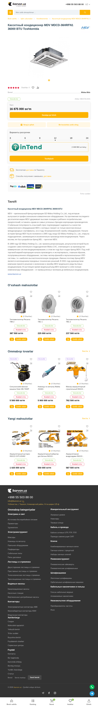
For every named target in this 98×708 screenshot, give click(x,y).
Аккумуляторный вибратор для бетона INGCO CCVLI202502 (48, 455)
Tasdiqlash (49, 159)
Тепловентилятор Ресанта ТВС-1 (48, 320)
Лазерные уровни (58, 515)
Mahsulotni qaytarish (16, 625)
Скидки (11, 621)
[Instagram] (55, 693)
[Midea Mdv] (85, 28)
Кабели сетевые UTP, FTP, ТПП (64, 533)
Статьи (11, 674)
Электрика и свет (16, 514)
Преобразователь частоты (62, 606)
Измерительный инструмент (65, 509)
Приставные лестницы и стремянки (22, 571)
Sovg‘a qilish (28, 125)
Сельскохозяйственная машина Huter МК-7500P (19, 388)
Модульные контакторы (17, 615)
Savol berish (34, 677)
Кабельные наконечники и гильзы (68, 587)
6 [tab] (25, 138)
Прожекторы (13, 523)
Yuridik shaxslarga (15, 670)
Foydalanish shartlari (16, 641)
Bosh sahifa (12, 19)
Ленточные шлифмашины (61, 578)
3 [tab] (10, 138)
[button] (49, 80)
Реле (53, 610)
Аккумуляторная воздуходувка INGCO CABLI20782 (74, 455)
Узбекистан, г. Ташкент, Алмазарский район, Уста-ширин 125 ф (33, 504)
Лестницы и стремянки (19, 562)
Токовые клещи (57, 523)
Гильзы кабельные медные (62, 592)
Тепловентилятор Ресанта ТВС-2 (76, 320)
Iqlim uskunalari (27, 19)
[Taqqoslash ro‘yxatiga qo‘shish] (37, 87)
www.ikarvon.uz (14, 274)
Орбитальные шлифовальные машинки (67, 582)
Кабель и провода (59, 527)
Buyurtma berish (14, 637)
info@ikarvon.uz (15, 501)
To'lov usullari (13, 633)
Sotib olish (21, 339)
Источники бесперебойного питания (22, 520)
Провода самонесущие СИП (62, 536)
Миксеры (11, 537)
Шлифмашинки (58, 573)
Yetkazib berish (14, 629)
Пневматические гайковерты (62, 564)
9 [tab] (39, 138)
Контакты (12, 654)
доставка (30, 170)
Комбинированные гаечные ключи (65, 546)
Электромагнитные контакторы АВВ (22, 607)
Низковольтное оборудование (65, 601)
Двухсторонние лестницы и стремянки (23, 567)
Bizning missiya (14, 666)
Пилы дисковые (14, 557)
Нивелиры (55, 519)
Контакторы (14, 601)
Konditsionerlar (42, 19)
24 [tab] (87, 138)
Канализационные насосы (18, 589)
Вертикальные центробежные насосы (23, 597)
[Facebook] (49, 693)
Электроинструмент (17, 532)
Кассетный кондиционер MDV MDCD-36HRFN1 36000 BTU (75, 19)
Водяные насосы (16, 584)
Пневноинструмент (60, 559)
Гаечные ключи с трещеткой (62, 550)
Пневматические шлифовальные (64, 568)
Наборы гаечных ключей (61, 554)
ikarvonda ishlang (14, 662)
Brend (10, 678)
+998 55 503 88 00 (75, 4)
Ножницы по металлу (16, 541)
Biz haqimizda (13, 658)
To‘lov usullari (85, 194)
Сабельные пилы (15, 553)
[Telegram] (43, 693)
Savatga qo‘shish (49, 115)
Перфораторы (13, 549)
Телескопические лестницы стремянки (24, 575)
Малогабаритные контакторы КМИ (22, 611)
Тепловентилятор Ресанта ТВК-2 (20, 320)
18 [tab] (71, 138)
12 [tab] (55, 138)
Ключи (54, 541)
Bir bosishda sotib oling (68, 125)
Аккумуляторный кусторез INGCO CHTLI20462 (20, 455)
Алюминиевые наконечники (62, 596)
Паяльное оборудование (18, 545)
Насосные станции (15, 593)
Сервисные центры (16, 645)
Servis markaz (20, 678)
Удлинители (13, 527)
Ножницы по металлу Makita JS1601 (49, 388)
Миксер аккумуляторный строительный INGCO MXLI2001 (75, 388)
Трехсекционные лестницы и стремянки (24, 579)
